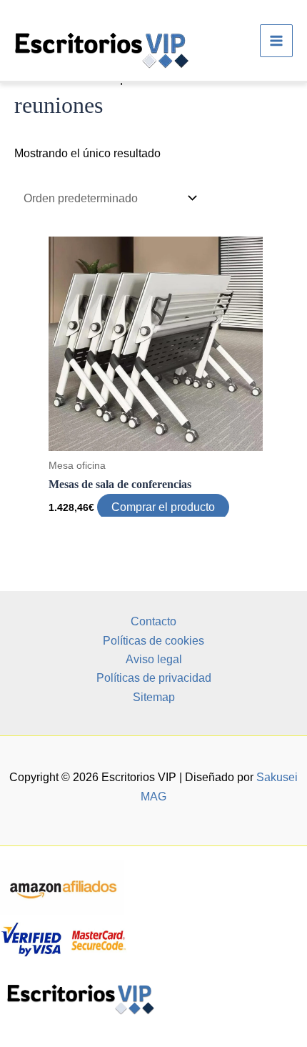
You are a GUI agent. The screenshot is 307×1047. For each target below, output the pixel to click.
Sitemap (154, 697)
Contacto (153, 621)
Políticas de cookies (153, 641)
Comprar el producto (163, 507)
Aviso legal (154, 659)
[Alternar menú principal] (276, 40)
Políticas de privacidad (153, 678)
